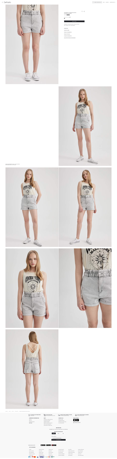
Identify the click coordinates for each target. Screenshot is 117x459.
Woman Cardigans (81, 449)
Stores (30, 449)
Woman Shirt (31, 455)
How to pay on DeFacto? (47, 424)
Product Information (68, 32)
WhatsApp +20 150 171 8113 (62, 421)
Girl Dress (70, 449)
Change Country (77, 422)
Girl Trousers (60, 452)
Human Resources (32, 421)
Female (54, 433)
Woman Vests (80, 452)
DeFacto (30, 419)
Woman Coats (51, 449)
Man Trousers (51, 452)
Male (58, 433)
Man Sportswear (80, 455)
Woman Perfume (41, 449)
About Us (30, 420)
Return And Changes (47, 420)
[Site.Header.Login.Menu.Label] (2, 2)
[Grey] (64, 18)
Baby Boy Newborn (61, 455)
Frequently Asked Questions (48, 419)
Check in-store (66, 30)
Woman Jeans (51, 455)
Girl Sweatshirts (61, 449)
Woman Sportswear (71, 452)
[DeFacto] (7, 2)
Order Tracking (47, 421)
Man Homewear (31, 452)
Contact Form (60, 419)
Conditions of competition (48, 425)
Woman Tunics (41, 452)
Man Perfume (70, 455)
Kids (63, 433)
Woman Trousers (41, 455)
